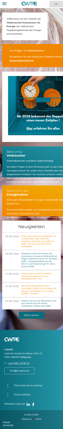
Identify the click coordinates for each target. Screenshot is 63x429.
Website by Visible (31, 419)
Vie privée (8, 425)
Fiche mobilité (22, 394)
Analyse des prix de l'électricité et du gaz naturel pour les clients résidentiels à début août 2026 (38, 303)
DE (56, 4)
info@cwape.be (19, 370)
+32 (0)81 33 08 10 (18, 363)
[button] (4, 4)
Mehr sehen (31, 315)
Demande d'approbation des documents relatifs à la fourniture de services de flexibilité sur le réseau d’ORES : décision (39, 290)
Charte (6, 422)
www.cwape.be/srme (22, 60)
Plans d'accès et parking (28, 385)
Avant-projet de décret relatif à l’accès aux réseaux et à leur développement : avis (36, 276)
